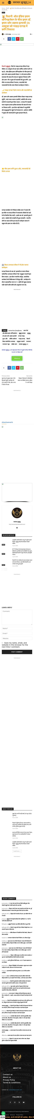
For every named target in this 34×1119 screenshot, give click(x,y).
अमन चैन (25, 330)
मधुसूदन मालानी (20, 341)
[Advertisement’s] (17, 141)
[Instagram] (15, 1102)
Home (3, 8)
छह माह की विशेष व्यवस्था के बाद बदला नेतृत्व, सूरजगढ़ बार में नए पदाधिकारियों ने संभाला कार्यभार (22, 834)
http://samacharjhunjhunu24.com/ (17, 524)
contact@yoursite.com (15, 1090)
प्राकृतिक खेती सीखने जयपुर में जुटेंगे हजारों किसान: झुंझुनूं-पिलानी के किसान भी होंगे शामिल (21, 541)
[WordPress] (17, 527)
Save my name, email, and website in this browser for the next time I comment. (15, 645)
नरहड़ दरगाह (22, 339)
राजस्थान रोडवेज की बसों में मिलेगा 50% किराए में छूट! (19, 937)
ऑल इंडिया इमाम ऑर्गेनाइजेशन (10, 333)
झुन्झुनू (28, 333)
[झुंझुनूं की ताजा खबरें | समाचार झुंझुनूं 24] (17, 1057)
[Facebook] (9, 39)
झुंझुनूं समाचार (22, 333)
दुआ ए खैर (5, 339)
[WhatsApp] (22, 39)
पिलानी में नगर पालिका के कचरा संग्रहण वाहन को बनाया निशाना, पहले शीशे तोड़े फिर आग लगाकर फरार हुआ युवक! (22, 561)
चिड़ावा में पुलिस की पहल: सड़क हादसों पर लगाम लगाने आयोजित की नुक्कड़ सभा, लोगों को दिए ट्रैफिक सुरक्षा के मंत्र (21, 824)
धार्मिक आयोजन (13, 339)
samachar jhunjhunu (15, 330)
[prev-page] (3, 569)
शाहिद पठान (14, 344)
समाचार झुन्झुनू (8, 34)
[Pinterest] (17, 39)
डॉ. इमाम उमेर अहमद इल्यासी (9, 336)
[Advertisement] (17, 191)
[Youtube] (23, 1102)
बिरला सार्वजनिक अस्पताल (9, 341)
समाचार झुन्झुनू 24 (23, 344)
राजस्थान (28, 341)
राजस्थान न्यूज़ (6, 344)
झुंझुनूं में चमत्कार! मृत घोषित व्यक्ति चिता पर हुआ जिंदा (19, 924)
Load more (16, 851)
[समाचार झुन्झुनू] (3, 34)
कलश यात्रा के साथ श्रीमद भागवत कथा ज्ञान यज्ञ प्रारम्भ (19, 1035)
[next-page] (6, 569)
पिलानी (7, 8)
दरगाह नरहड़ (21, 336)
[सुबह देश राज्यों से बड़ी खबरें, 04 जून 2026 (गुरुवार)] (6, 816)
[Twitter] (13, 39)
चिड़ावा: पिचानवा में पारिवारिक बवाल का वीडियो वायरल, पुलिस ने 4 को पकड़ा (25, 380)
